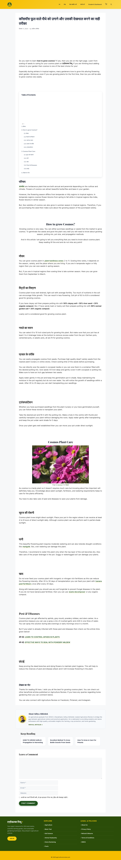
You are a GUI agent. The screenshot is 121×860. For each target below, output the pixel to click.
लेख (65, 4)
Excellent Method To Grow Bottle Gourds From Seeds (60, 741)
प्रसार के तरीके (30, 144)
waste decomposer (77, 592)
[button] (106, 4)
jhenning (60, 485)
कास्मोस (21, 186)
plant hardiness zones (54, 261)
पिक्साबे (67, 485)
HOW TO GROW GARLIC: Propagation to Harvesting (33, 741)
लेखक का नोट (26, 173)
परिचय (24, 126)
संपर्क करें (82, 4)
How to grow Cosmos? (30, 130)
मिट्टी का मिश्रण (30, 137)
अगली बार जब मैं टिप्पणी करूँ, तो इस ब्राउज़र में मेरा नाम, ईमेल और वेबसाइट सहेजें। (44, 797)
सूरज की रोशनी (29, 155)
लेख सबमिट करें (73, 4)
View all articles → (35, 724)
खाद (28, 162)
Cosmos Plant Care (29, 151)
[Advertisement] (60, 43)
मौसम (27, 133)
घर (59, 4)
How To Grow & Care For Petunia (86, 741)
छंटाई (27, 168)
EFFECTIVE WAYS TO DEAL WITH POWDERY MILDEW (47, 642)
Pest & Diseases (32, 165)
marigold (26, 547)
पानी (27, 158)
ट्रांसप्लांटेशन (29, 147)
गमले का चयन (29, 140)
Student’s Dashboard (95, 4)
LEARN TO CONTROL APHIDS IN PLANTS (42, 637)
